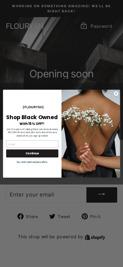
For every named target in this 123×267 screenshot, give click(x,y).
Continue (32, 153)
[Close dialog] (116, 93)
